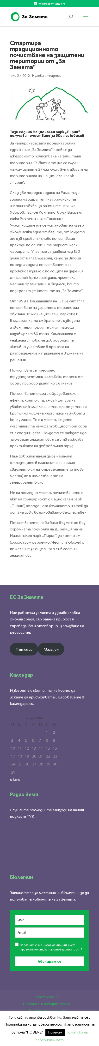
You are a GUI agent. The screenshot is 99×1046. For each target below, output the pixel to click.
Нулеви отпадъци (46, 75)
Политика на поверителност (47, 1004)
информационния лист (59, 944)
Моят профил (47, 997)
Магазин (51, 649)
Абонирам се (49, 961)
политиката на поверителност (56, 949)
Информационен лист (47, 1010)
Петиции (24, 649)
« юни (15, 779)
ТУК (30, 816)
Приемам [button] (55, 1032)
